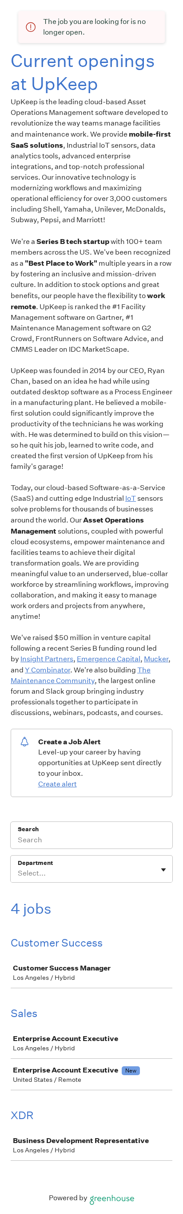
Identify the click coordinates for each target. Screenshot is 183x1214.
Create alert (57, 784)
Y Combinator (47, 670)
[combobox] (18, 873)
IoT (130, 498)
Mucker (156, 659)
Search (28, 829)
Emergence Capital (108, 659)
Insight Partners (46, 659)
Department (35, 863)
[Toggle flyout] (163, 869)
